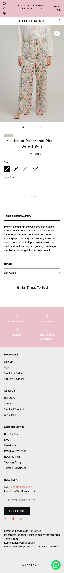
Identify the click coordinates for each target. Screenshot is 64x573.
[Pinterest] (4, 13)
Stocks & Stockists (14, 409)
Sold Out (32, 196)
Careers (8, 403)
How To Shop (11, 434)
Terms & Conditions (15, 468)
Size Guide (10, 445)
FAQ (6, 439)
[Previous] (16, 127)
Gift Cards (10, 414)
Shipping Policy (12, 462)
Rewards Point (12, 456)
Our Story (9, 397)
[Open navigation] (4, 21)
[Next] (47, 127)
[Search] (53, 21)
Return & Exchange (15, 451)
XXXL (36, 168)
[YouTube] (4, 8)
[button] (32, 216)
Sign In (8, 367)
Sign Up (8, 361)
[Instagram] (4, 3)
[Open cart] (59, 21)
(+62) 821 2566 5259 (20, 487)
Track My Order (13, 373)
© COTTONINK (32, 565)
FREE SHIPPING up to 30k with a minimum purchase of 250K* (32, 8)
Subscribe (17, 511)
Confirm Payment (14, 378)
